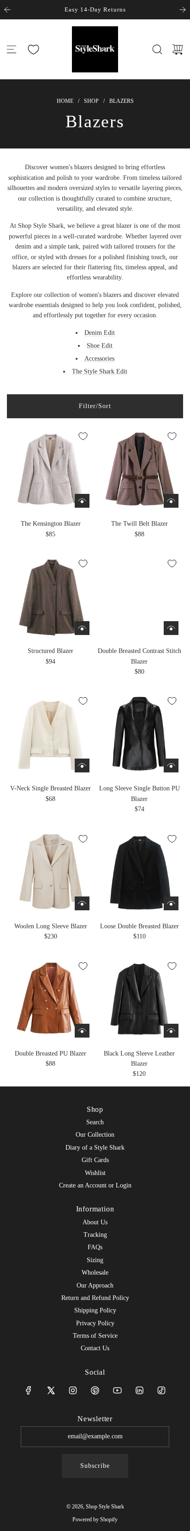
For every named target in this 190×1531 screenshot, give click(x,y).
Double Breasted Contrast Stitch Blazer (139, 656)
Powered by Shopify (95, 1519)
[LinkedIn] (139, 1390)
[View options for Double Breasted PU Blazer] (82, 1031)
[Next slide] (182, 9)
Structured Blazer (50, 650)
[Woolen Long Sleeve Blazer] (50, 871)
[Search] (157, 49)
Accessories (99, 358)
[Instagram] (73, 1390)
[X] (51, 1390)
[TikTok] (161, 1390)
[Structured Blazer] (50, 596)
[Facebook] (28, 1390)
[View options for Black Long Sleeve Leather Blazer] (171, 1031)
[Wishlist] (33, 49)
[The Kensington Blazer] (50, 468)
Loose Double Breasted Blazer (139, 926)
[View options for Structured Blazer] (82, 628)
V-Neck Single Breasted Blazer (50, 788)
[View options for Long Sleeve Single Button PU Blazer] (171, 765)
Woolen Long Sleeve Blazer (50, 926)
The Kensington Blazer (51, 523)
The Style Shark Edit (99, 371)
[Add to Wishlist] (83, 436)
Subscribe (95, 1465)
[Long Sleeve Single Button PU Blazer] (139, 733)
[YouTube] (117, 1390)
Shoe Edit (100, 345)
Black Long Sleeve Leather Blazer (139, 1058)
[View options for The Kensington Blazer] (82, 501)
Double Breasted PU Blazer (50, 1053)
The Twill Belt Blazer (139, 523)
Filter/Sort (95, 406)
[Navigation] (11, 49)
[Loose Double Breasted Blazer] (139, 871)
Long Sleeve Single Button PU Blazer (139, 793)
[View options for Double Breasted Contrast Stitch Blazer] (171, 628)
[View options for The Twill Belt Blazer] (171, 501)
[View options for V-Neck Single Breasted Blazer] (82, 765)
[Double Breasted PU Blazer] (50, 998)
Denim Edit (99, 332)
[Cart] (177, 49)
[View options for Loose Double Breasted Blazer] (171, 903)
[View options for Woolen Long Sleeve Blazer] (82, 903)
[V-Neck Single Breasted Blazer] (50, 733)
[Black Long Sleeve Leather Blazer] (139, 998)
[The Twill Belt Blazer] (139, 468)
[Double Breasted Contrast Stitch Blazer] (139, 596)
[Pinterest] (95, 1390)
